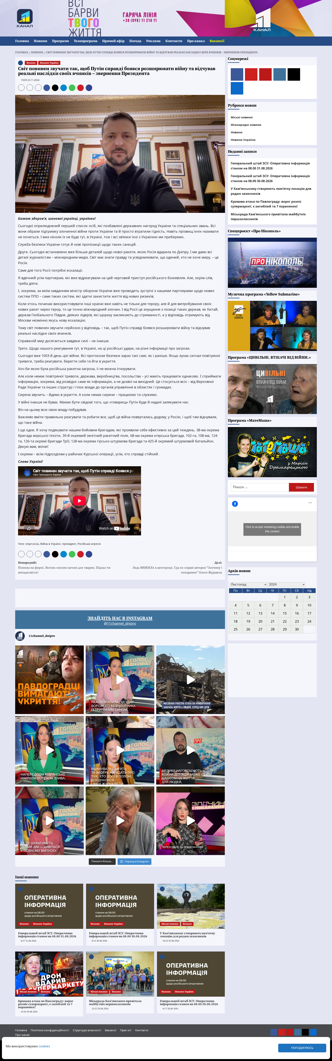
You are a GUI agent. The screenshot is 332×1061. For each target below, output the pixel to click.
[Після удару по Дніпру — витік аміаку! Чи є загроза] (120, 820)
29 (285, 629)
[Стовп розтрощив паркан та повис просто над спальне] (120, 750)
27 (260, 629)
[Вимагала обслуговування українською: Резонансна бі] (190, 820)
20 (260, 621)
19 (248, 621)
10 (309, 605)
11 (235, 613)
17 (309, 613)
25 (235, 629)
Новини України (49, 62)
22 (285, 621)
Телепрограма (85, 41)
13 (260, 613)
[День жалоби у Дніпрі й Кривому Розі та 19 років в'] (120, 679)
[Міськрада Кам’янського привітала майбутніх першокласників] (120, 974)
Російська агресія (89, 544)
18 (235, 621)
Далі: (177, 567)
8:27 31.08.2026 (28, 940)
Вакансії (217, 41)
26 (248, 629)
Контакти (173, 41)
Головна (22, 41)
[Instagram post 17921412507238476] (190, 679)
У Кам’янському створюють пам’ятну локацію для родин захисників (187, 934)
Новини (40, 41)
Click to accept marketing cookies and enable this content (272, 529)
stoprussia (32, 544)
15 (285, 613)
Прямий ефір (113, 41)
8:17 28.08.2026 (170, 1008)
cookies (44, 1046)
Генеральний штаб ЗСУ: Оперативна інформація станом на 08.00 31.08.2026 (47, 934)
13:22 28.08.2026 (100, 1008)
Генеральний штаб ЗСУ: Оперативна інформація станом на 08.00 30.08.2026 (118, 934)
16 (297, 613)
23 (297, 621)
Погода (135, 41)
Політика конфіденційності (50, 1030)
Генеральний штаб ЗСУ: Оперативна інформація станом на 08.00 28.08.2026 (189, 1002)
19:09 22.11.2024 (30, 80)
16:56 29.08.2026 (29, 1011)
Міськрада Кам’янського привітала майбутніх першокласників (115, 1002)
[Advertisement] (85, 597)
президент (69, 544)
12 (248, 613)
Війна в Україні (50, 544)
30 (297, 629)
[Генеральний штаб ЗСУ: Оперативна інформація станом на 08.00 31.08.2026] (49, 906)
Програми (60, 41)
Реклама (153, 41)
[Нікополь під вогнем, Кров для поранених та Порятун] (190, 750)
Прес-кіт (125, 1030)
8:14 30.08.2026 (99, 940)
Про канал (196, 41)
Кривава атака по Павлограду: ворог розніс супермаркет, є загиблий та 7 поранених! (45, 1004)
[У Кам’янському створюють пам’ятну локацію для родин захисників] (191, 906)
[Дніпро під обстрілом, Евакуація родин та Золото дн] (49, 820)
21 (273, 621)
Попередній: (64, 567)
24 (309, 621)
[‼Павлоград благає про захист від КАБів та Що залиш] (49, 679)
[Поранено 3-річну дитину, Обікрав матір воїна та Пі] (49, 750)
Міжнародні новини (246, 124)
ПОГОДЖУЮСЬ (302, 1048)
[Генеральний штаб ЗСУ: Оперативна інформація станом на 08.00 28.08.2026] (191, 974)
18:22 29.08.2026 (171, 940)
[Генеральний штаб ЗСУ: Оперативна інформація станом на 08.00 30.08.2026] (120, 906)
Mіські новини (170, 923)
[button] (314, 41)
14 (273, 613)
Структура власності (87, 1030)
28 (273, 629)
